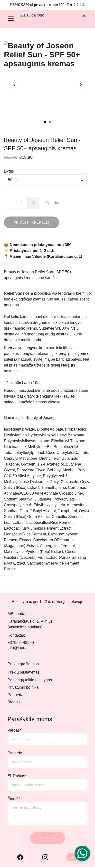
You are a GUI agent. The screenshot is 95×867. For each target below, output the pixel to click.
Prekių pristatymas (23, 672)
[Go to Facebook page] (20, 857)
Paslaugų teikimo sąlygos (30, 680)
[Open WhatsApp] (82, 853)
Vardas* (14, 730)
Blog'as (14, 702)
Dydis (9, 171)
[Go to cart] (84, 18)
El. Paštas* (17, 776)
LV (72, 857)
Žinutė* (14, 799)
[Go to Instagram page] (45, 857)
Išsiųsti (47, 838)
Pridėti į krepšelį (31, 222)
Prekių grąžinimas (23, 664)
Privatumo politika (23, 687)
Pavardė (15, 753)
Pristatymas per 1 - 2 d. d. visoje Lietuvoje (47, 602)
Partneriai (16, 695)
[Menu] (11, 19)
